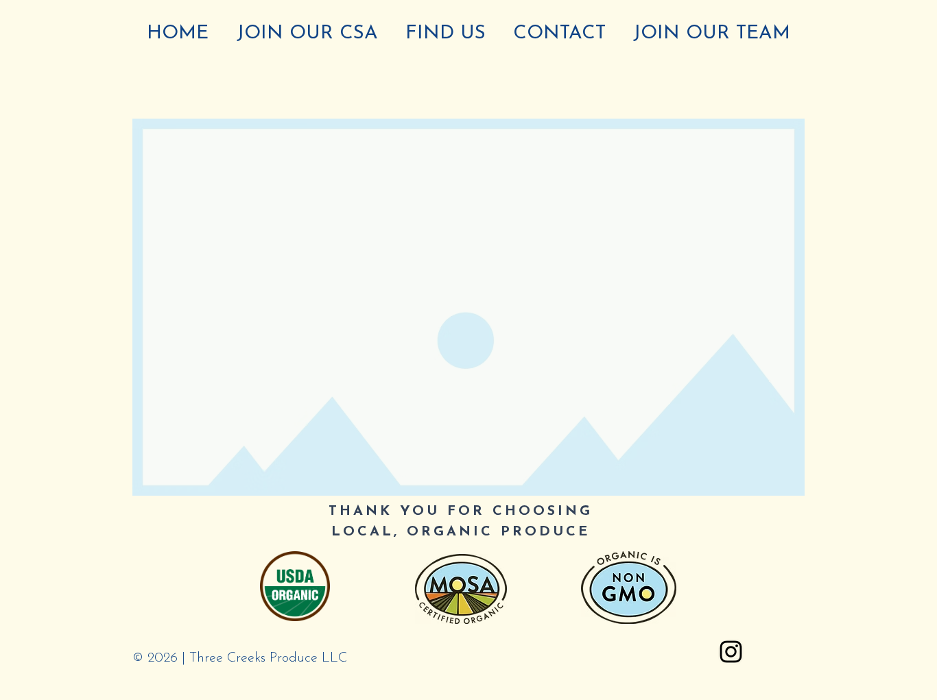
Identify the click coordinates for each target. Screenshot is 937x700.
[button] (468, 307)
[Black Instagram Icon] (731, 651)
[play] (776, 484)
